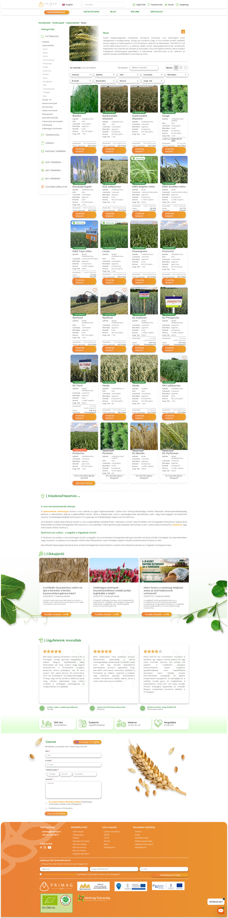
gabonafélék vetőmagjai (56, 511)
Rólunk (107, 841)
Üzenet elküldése (56, 813)
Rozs (45, 78)
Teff (44, 85)
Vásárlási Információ (144, 844)
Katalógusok (109, 847)
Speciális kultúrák (50, 118)
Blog (106, 844)
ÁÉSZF (107, 835)
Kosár (137, 835)
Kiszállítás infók (141, 838)
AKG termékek (79, 847)
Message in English (89, 742)
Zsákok (76, 838)
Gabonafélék (48, 45)
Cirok (45, 56)
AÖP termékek (79, 844)
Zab (44, 96)
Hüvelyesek (47, 107)
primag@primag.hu (51, 831)
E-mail (48, 760)
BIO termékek (79, 850)
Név (47, 751)
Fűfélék (45, 42)
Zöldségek (47, 125)
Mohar (46, 74)
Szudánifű (47, 81)
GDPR (106, 838)
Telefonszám (51, 770)
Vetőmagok (78, 831)
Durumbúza (48, 60)
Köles (45, 67)
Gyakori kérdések (112, 831)
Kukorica (47, 71)
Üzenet (48, 779)
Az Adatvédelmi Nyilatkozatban (65, 802)
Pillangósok (47, 114)
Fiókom (138, 831)
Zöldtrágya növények (52, 128)
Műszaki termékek (81, 841)
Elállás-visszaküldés (143, 841)
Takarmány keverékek (52, 121)
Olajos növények (49, 110)
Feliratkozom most (170, 875)
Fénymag (47, 63)
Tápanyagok (78, 835)
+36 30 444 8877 (50, 835)
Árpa (45, 49)
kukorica (177, 525)
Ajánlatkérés (140, 847)
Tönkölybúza (48, 89)
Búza (45, 53)
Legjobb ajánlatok (81, 854)
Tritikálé (46, 92)
